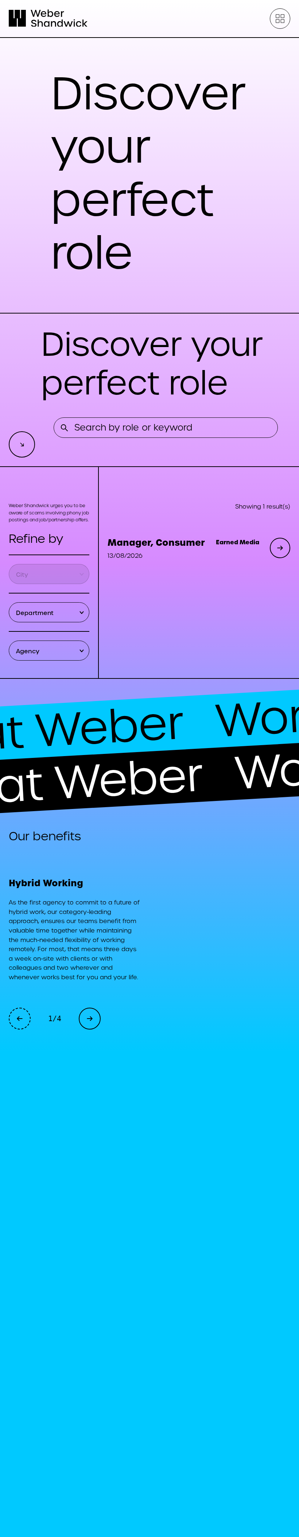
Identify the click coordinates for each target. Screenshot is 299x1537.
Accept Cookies (155, 1456)
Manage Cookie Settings (155, 1504)
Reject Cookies (155, 1479)
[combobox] (50, 574)
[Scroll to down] (22, 444)
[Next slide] (90, 1019)
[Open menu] (280, 18)
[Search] (64, 427)
